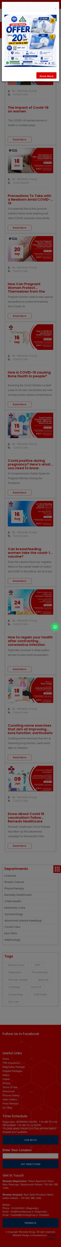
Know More (46, 76)
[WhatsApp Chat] (55, 627)
